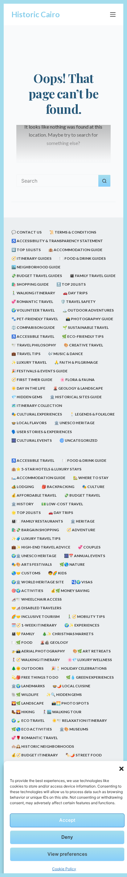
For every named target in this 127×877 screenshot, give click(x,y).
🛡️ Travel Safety (78, 301)
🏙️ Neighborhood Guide (35, 267)
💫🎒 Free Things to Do (34, 677)
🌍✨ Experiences (81, 625)
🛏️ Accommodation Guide (38, 477)
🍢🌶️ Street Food (84, 755)
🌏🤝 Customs (25, 573)
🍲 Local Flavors (29, 422)
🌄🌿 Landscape (27, 703)
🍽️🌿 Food (21, 642)
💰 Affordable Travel (33, 495)
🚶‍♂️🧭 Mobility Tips (86, 616)
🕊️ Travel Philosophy (33, 345)
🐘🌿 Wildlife (25, 694)
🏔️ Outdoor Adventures (88, 310)
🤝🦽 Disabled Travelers (36, 608)
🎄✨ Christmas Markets (67, 633)
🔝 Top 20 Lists (71, 284)
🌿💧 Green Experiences (90, 677)
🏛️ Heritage (83, 521)
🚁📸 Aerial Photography (38, 651)
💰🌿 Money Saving (70, 590)
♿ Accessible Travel (32, 336)
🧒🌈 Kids (57, 573)
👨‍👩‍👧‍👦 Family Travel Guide (93, 275)
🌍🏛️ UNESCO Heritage (33, 555)
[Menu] (113, 14)
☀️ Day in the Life (28, 388)
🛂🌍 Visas (82, 582)
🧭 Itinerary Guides (31, 258)
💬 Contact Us (26, 232)
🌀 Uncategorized (78, 440)
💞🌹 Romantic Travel (34, 737)
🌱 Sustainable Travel (86, 327)
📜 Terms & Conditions (72, 232)
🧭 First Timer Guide (31, 379)
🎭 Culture (93, 486)
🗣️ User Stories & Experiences (41, 431)
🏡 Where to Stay (91, 477)
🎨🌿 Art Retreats (92, 651)
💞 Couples (89, 547)
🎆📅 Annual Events (84, 555)
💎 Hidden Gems (26, 397)
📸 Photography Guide (89, 318)
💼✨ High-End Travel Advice (40, 547)
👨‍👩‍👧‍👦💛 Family (23, 633)
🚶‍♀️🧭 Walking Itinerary (35, 659)
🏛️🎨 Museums (73, 729)
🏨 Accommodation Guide (75, 249)
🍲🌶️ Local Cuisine (71, 686)
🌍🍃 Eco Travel (27, 720)
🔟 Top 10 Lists (26, 249)
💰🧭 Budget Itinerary (34, 755)
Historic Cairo (35, 14)
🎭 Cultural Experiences (36, 414)
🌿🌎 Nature (72, 564)
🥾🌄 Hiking (23, 711)
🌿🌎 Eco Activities (31, 729)
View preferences (67, 854)
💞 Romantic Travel (32, 301)
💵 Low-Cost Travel (62, 504)
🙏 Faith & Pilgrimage (76, 362)
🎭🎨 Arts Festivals (31, 564)
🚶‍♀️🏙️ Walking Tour (61, 711)
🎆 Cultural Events (31, 440)
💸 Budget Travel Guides (36, 275)
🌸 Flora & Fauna (77, 379)
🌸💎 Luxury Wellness (90, 659)
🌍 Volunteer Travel (33, 310)
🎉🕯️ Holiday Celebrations (79, 668)
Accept (67, 820)
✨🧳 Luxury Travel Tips (35, 538)
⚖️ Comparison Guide (33, 327)
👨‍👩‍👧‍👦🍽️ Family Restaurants (37, 521)
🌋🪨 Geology (54, 642)
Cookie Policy (64, 869)
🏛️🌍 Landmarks (28, 686)
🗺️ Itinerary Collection (36, 405)
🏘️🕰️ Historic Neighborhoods (42, 746)
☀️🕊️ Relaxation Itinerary (79, 720)
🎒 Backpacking (58, 486)
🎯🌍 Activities (27, 590)
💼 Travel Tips (25, 353)
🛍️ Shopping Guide (30, 284)
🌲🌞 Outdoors (27, 668)
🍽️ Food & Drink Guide (84, 460)
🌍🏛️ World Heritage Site (37, 582)
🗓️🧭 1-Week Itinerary (34, 625)
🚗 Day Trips (75, 293)
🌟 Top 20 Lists (26, 512)
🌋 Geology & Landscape (78, 388)
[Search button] (104, 181)
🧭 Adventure (81, 529)
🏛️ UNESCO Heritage (74, 422)
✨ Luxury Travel (29, 362)
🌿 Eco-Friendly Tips (83, 336)
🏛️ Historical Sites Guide (76, 397)
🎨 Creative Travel (83, 345)
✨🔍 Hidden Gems (64, 694)
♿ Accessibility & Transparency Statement (57, 240)
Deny (67, 837)
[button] (121, 769)
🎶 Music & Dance (65, 353)
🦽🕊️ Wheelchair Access (36, 599)
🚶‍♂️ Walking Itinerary (33, 293)
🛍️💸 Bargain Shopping (35, 529)
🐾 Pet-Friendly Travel (34, 318)
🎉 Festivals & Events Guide (39, 371)
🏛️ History (22, 504)
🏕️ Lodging (22, 486)
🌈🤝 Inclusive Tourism (35, 616)
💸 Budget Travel (82, 495)
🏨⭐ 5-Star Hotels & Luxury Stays (46, 469)
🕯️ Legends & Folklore (92, 414)
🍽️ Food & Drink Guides (82, 258)
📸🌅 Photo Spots (70, 703)
